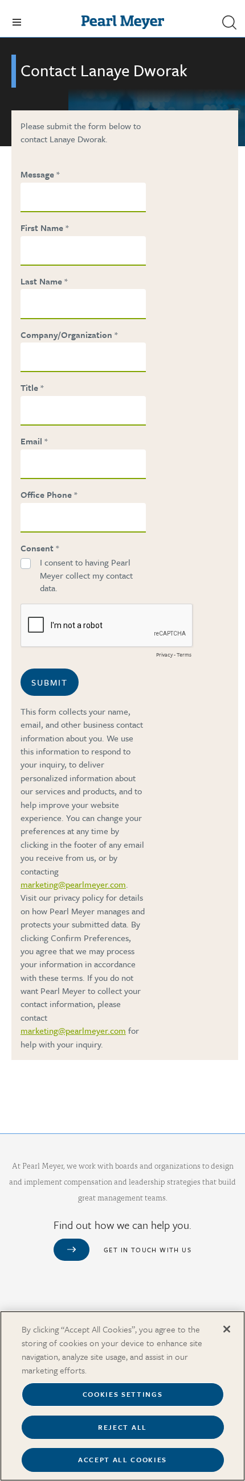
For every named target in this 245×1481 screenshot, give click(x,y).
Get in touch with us (147, 1250)
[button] (229, 22)
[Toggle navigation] (17, 22)
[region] (122, 1396)
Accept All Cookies (122, 1459)
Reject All (122, 1427)
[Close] (226, 1329)
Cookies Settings (123, 1394)
